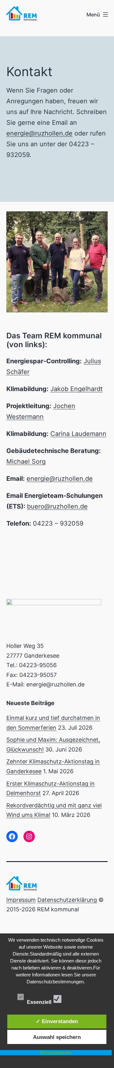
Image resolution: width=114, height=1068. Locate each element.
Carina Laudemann (78, 433)
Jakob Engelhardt (76, 389)
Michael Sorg (26, 461)
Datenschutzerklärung (67, 899)
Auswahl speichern (57, 1037)
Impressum (21, 899)
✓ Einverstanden (57, 1021)
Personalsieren (55, 1052)
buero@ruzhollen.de (57, 506)
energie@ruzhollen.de (39, 133)
